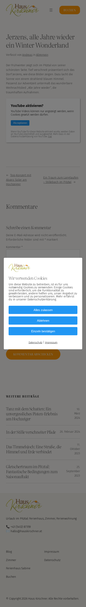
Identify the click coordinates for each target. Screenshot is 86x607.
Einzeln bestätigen (43, 331)
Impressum (51, 342)
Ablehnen (43, 320)
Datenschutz (35, 342)
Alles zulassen (43, 309)
